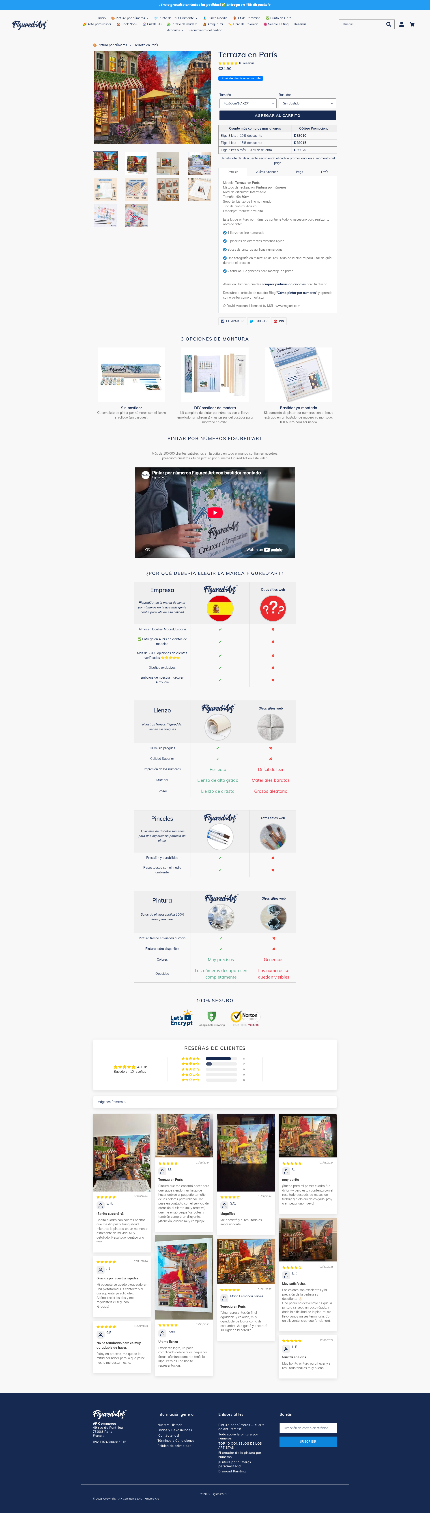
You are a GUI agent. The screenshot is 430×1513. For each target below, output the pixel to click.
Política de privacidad (174, 1446)
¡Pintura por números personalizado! (234, 1464)
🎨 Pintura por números (110, 45)
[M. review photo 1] (184, 1135)
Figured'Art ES (221, 1494)
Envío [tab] (324, 172)
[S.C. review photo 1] (246, 1153)
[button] (228, 63)
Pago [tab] (299, 172)
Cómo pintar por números (297, 293)
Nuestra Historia (170, 1425)
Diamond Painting (232, 1471)
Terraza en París (146, 45)
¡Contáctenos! (168, 1435)
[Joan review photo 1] (184, 1277)
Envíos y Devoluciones (174, 1430)
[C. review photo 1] (308, 1135)
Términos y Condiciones (176, 1440)
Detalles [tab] (233, 172)
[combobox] (367, 24)
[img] (106, 1197)
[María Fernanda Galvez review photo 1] (246, 1261)
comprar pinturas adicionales (284, 284)
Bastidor (285, 95)
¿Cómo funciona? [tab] (267, 172)
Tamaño (225, 95)
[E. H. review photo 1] (122, 1153)
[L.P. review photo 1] (308, 1239)
